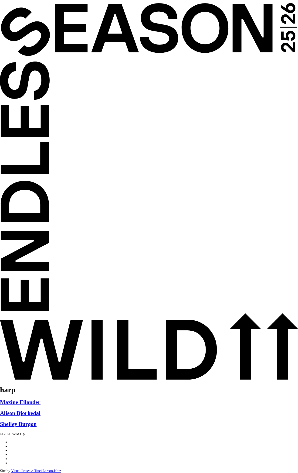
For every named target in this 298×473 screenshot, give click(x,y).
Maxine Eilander (20, 402)
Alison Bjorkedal (20, 413)
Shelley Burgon (18, 424)
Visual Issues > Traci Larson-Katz (36, 471)
